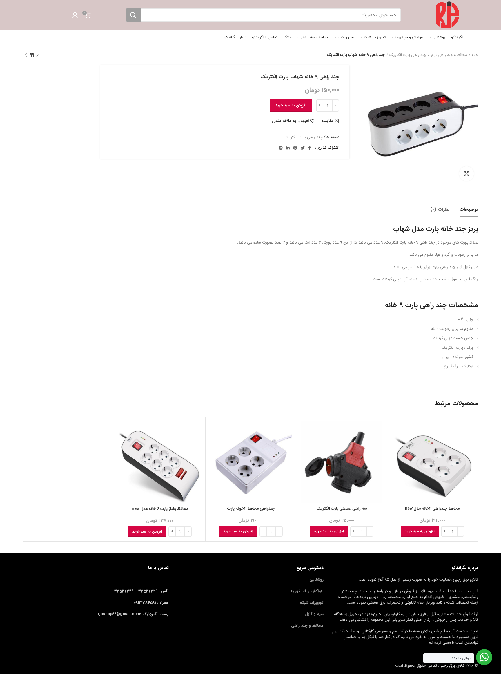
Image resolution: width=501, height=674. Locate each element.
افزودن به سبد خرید (290, 105)
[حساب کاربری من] (75, 15)
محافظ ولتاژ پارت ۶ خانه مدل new (160, 509)
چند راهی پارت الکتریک (407, 55)
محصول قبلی (37, 55)
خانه (475, 55)
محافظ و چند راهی (307, 625)
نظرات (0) (440, 209)
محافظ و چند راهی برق (449, 55)
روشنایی (316, 579)
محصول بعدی (26, 55)
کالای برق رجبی (451, 665)
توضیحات (469, 209)
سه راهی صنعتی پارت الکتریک (341, 508)
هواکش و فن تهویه (307, 591)
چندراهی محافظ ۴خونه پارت (251, 508)
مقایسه (327, 121)
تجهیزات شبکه (312, 602)
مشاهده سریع (396, 443)
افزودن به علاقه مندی (290, 121)
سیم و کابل (314, 614)
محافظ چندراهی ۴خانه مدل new (432, 508)
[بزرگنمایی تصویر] (466, 173)
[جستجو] (133, 15)
